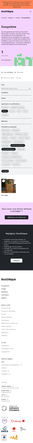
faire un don (17, 6)
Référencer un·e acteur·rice (17, 217)
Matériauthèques (6, 317)
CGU (2, 362)
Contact (3, 368)
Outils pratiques (6, 326)
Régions (10, 18)
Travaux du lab (6, 308)
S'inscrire (16, 260)
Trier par (19, 78)
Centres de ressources (8, 329)
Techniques (5, 295)
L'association (5, 345)
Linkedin (4, 371)
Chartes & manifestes (8, 311)
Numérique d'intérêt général (10, 365)
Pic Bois (4, 195)
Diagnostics (5, 332)
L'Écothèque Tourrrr (7, 348)
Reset (6, 171)
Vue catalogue (8, 72)
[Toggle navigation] (30, 11)
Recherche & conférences (9, 323)
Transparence (5, 351)
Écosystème (5, 286)
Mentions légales (6, 359)
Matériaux (4, 292)
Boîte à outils (5, 305)
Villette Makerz (6, 386)
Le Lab (3, 342)
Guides (3, 314)
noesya (3, 399)
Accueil (3, 18)
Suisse (18, 18)
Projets (3, 289)
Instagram (4, 374)
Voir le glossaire (5, 60)
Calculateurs (5, 320)
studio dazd (5, 390)
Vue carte (20, 72)
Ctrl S (3, 395)
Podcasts (4, 335)
